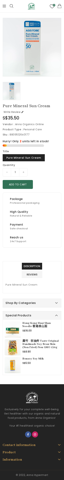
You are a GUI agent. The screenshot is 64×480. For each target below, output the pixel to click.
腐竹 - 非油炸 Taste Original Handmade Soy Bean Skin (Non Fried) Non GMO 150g (40, 344)
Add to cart (18, 184)
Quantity (9, 165)
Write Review (12, 112)
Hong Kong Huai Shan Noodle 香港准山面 (36, 325)
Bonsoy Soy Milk (33, 358)
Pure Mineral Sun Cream (23, 158)
